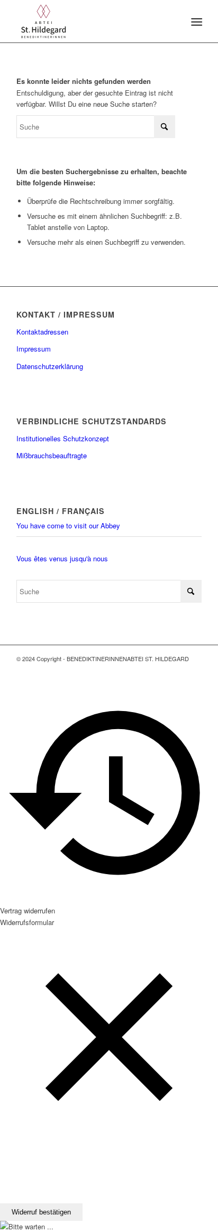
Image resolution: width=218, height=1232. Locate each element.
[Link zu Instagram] (194, 670)
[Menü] (195, 22)
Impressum (33, 349)
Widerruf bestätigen (41, 1212)
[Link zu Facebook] (178, 670)
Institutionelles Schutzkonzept (62, 438)
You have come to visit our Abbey (68, 525)
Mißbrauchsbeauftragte (51, 455)
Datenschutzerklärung (49, 366)
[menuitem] (195, 22)
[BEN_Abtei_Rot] (90, 21)
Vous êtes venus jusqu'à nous (62, 558)
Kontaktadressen (42, 332)
